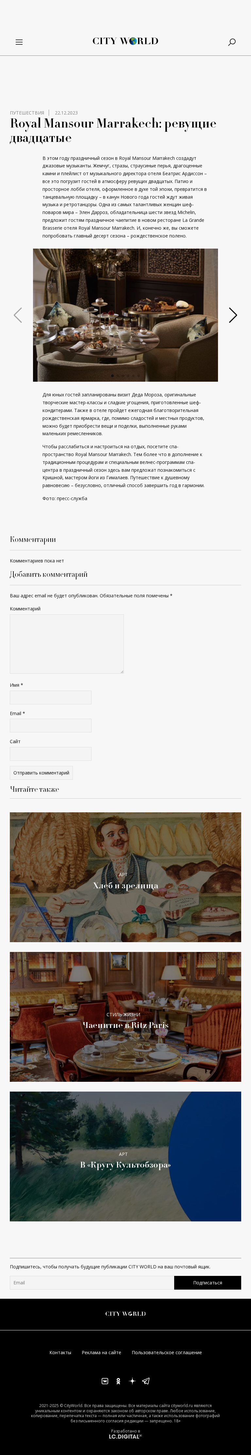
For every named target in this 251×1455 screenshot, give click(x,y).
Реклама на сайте (101, 1352)
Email (17, 713)
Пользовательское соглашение (167, 1352)
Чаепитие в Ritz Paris (125, 1025)
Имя (16, 685)
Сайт (15, 741)
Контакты (60, 1352)
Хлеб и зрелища (125, 885)
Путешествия (27, 113)
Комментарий (25, 608)
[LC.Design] (125, 1436)
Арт (123, 874)
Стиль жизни (123, 1014)
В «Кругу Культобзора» (125, 1164)
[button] (112, 376)
